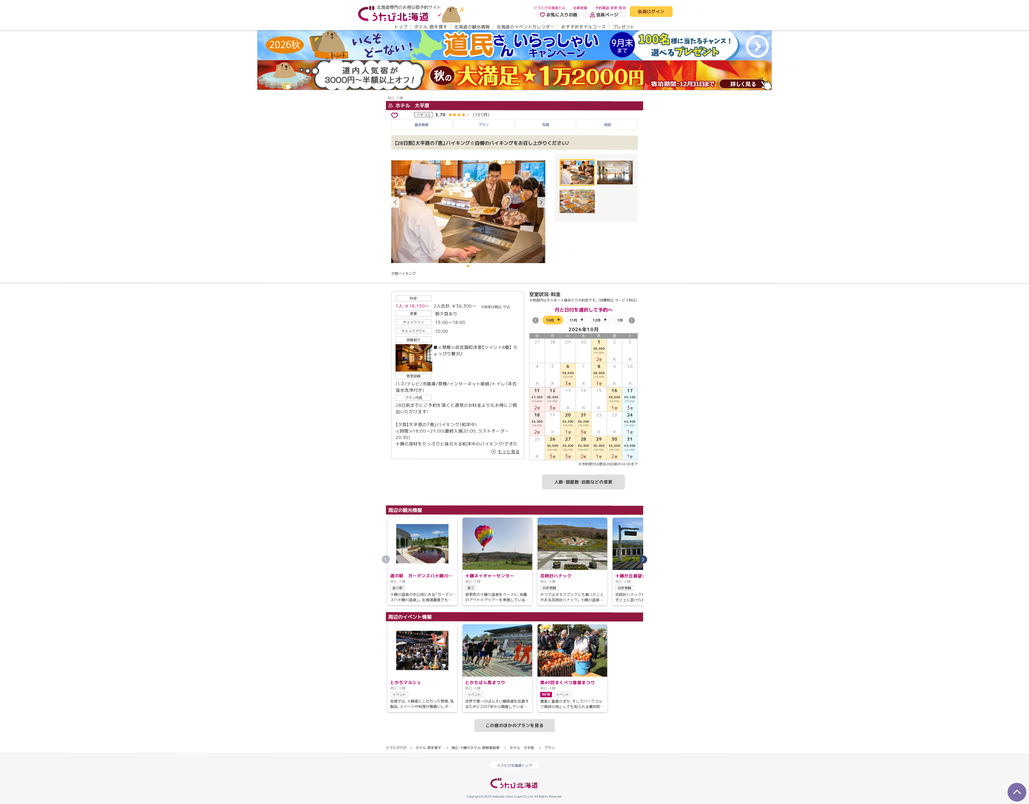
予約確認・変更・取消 (610, 7)
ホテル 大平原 (411, 105)
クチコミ (424, 114)
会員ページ (607, 15)
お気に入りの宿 (561, 15)
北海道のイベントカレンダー (525, 27)
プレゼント (624, 27)
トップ (401, 27)
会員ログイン (651, 12)
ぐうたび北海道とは (549, 7)
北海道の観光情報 (472, 27)
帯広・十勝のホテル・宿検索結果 (475, 747)
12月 (597, 320)
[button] (541, 202)
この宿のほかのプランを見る (514, 725)
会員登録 (580, 7)
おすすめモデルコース (583, 27)
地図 (607, 124)
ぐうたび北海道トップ (514, 765)
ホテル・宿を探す (431, 27)
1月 (620, 320)
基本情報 (421, 124)
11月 (573, 320)
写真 (545, 124)
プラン (483, 124)
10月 (550, 320)
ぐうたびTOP (396, 747)
